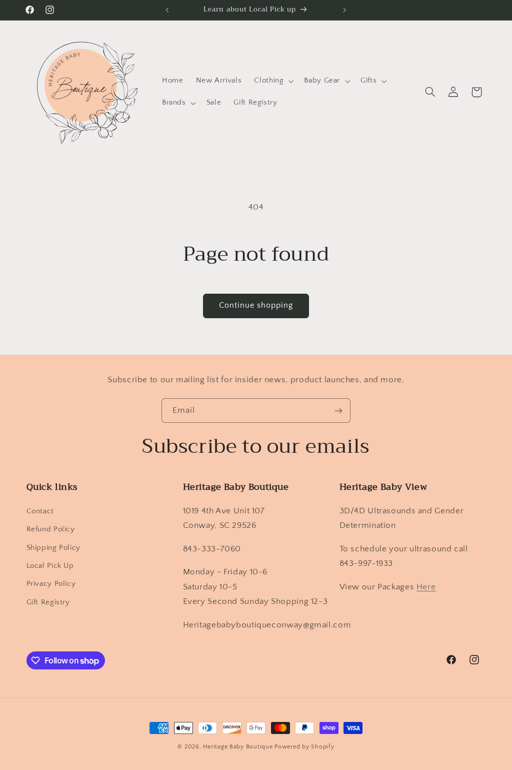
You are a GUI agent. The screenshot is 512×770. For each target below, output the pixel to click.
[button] (273, 81)
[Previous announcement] (167, 10)
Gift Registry (48, 602)
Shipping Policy (53, 548)
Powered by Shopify (304, 746)
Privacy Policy (51, 584)
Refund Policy (50, 529)
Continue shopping (256, 305)
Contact (40, 511)
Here (426, 586)
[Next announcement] (345, 10)
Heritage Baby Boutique (237, 746)
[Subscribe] (338, 410)
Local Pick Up (50, 566)
